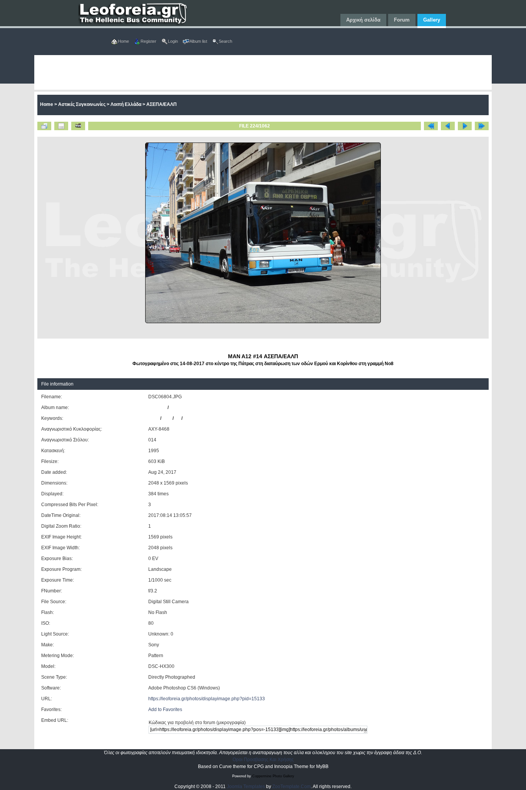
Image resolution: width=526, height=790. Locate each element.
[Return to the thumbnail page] (44, 126)
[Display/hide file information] (61, 126)
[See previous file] (448, 126)
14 (177, 418)
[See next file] (465, 126)
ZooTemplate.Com (291, 786)
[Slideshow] (78, 126)
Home (46, 104)
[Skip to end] (482, 126)
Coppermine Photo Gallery (273, 776)
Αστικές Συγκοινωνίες (82, 104)
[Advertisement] (263, 72)
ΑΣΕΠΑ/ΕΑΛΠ (161, 104)
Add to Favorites (165, 709)
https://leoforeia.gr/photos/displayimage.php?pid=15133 (206, 698)
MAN (153, 418)
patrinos (157, 407)
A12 (166, 418)
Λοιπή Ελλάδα (126, 104)
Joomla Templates (246, 786)
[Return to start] (431, 126)
